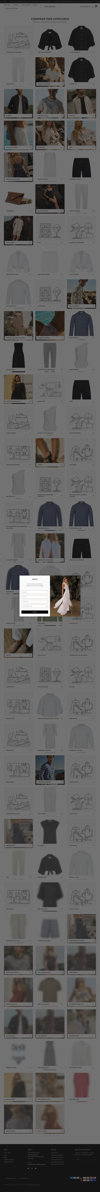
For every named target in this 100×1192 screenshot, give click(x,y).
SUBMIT (34, 612)
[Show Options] (46, 606)
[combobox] (34, 606)
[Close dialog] (79, 577)
